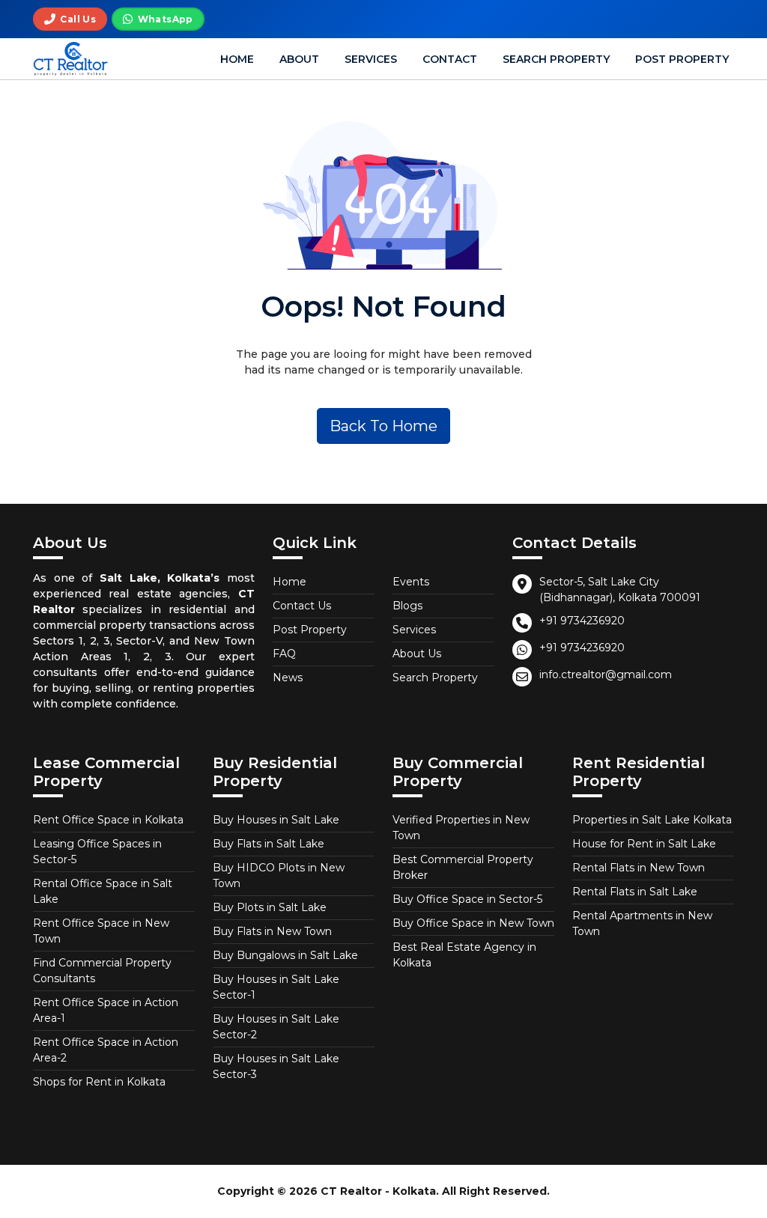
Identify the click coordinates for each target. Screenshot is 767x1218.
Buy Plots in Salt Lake (270, 907)
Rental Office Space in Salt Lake (102, 891)
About (299, 59)
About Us (416, 653)
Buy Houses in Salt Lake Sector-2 (276, 1026)
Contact (449, 59)
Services (371, 59)
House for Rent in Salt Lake (644, 843)
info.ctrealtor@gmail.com (605, 674)
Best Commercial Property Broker (462, 867)
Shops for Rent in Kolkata (99, 1081)
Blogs (407, 605)
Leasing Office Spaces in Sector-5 (97, 851)
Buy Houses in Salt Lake (276, 819)
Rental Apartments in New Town (642, 923)
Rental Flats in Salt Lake (634, 891)
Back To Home (383, 426)
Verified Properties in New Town (461, 827)
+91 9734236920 (582, 620)
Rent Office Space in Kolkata (108, 819)
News (288, 677)
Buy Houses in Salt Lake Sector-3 (276, 1066)
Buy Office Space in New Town (473, 923)
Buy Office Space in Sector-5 (467, 899)
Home (237, 59)
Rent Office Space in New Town (101, 931)
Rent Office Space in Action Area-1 (105, 1010)
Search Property (556, 59)
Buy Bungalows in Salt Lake (285, 955)
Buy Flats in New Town (272, 931)
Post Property (682, 59)
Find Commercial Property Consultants (102, 970)
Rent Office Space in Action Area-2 (105, 1050)
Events (410, 581)
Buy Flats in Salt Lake (268, 843)
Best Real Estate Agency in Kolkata (464, 954)
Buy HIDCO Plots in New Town (279, 875)
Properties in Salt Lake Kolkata (652, 819)
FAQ (284, 653)
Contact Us (302, 605)
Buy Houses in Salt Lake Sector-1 (276, 987)
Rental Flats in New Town (638, 867)
